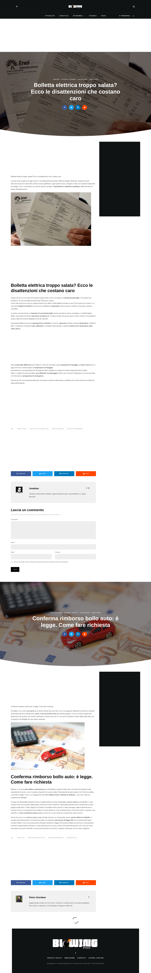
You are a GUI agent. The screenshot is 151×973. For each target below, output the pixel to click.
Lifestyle (64, 16)
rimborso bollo (72, 837)
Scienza (93, 16)
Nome (13, 542)
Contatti (81, 958)
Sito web (57, 552)
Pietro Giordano (56, 612)
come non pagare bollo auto (37, 837)
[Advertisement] (75, 35)
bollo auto (21, 837)
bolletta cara (22, 428)
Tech (103, 16)
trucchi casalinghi (58, 428)
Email (13, 552)
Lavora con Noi (96, 958)
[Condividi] (64, 107)
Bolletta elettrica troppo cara (39, 428)
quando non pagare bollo (56, 837)
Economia (77, 16)
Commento (14, 519)
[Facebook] (16, 6)
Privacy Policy (54, 958)
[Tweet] (71, 107)
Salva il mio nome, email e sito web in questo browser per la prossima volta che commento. (41, 562)
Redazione (70, 958)
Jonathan (56, 79)
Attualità (50, 16)
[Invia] (84, 107)
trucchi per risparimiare (75, 428)
